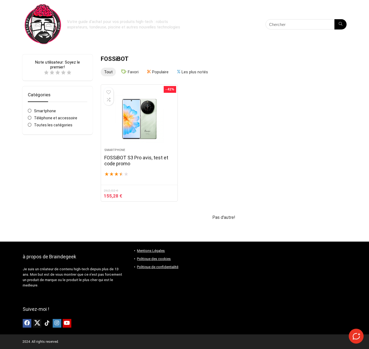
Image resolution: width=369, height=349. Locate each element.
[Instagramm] (57, 323)
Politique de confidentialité (157, 267)
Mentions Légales (151, 251)
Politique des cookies (154, 259)
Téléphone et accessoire (55, 118)
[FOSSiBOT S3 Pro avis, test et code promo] (139, 119)
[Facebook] (27, 323)
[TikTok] (47, 323)
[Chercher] (340, 24)
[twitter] (37, 323)
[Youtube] (67, 323)
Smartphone (45, 111)
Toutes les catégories (53, 125)
